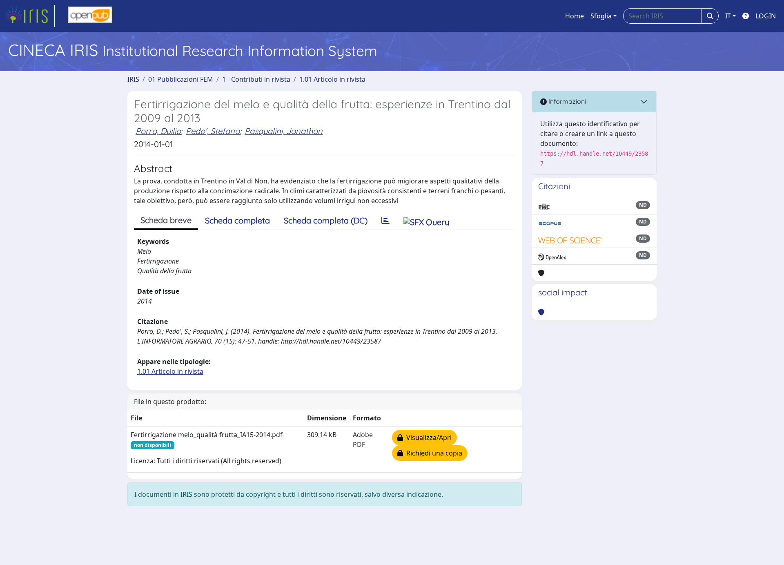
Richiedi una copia (432, 453)
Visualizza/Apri (427, 437)
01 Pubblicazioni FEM (180, 79)
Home (574, 15)
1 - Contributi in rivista (256, 79)
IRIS (133, 79)
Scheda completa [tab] (237, 220)
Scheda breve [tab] (166, 220)
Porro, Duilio (158, 131)
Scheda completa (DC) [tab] (326, 220)
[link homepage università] (90, 16)
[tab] (385, 220)
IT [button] (728, 15)
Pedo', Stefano (213, 131)
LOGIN (765, 15)
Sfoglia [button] (601, 15)
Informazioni (566, 101)
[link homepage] (30, 16)
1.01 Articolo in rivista (332, 79)
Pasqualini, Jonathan (284, 131)
